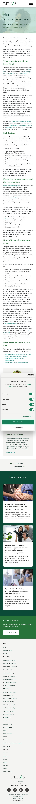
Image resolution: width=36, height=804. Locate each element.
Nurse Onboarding (8, 670)
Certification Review (8, 714)
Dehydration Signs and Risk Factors (16, 363)
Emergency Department (9, 676)
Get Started (11, 632)
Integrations (6, 746)
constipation (14, 125)
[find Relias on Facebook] (9, 790)
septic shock (14, 198)
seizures (21, 125)
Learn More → (10, 452)
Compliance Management (10, 682)
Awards (5, 768)
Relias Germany (7, 771)
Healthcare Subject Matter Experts (12, 743)
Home (5, 647)
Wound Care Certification (10, 698)
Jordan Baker (9, 24)
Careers (5, 756)
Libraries (6, 688)
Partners (5, 765)
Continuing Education (9, 711)
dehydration (28, 125)
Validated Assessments (9, 663)
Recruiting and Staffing (9, 679)
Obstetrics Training (8, 673)
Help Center (6, 721)
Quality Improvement (9, 685)
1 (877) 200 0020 (18, 782)
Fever (7, 219)
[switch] (31, 399)
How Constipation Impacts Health (16, 356)
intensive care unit (11, 323)
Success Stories (7, 733)
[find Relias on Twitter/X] (21, 790)
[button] (31, 3)
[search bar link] (28, 4)
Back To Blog (18, 463)
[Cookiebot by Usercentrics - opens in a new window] (26, 375)
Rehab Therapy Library (9, 692)
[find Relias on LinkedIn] (15, 790)
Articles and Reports (8, 727)
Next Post (18, 467)
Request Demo (7, 650)
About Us (5, 753)
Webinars (5, 740)
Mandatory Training (8, 701)
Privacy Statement (18, 796)
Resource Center (7, 724)
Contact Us (6, 653)
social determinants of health (21, 121)
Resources (6, 717)
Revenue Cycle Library (9, 695)
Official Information (18, 798)
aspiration (9, 127)
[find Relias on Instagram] (27, 790)
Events (5, 736)
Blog (4, 730)
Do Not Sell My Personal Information (18, 794)
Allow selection (18, 427)
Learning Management (9, 660)
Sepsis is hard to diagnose (11, 186)
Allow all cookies (18, 422)
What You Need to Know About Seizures (18, 354)
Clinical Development (9, 705)
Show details (27, 416)
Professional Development (10, 708)
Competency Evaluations (10, 666)
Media (5, 759)
